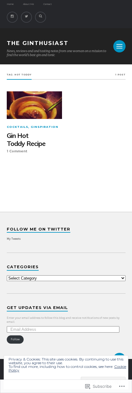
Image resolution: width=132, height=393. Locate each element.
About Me (28, 4)
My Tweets (14, 238)
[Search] (40, 17)
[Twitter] (26, 17)
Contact (47, 4)
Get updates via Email (37, 307)
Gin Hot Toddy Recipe (26, 140)
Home (10, 4)
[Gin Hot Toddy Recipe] (34, 105)
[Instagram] (12, 17)
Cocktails (17, 126)
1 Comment (17, 151)
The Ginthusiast (37, 43)
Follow (15, 339)
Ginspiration (44, 126)
